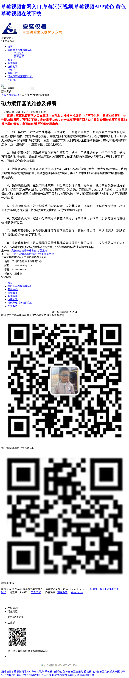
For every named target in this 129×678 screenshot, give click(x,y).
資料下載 (13, 73)
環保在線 (62, 592)
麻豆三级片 (77, 671)
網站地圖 (6, 671)
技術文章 (13, 66)
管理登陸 (36, 592)
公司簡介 (19, 53)
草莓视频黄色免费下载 (57, 671)
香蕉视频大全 (91, 671)
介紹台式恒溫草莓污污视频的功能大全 (32, 254)
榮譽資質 (19, 56)
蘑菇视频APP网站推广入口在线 (34, 675)
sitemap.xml (77, 592)
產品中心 (13, 60)
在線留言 (13, 79)
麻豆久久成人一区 (110, 671)
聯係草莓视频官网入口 (20, 76)
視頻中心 (13, 70)
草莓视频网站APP (21, 671)
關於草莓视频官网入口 (20, 50)
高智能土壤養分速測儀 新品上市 (29, 250)
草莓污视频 (38, 671)
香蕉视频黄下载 (86, 675)
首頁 (10, 46)
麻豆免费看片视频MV (64, 675)
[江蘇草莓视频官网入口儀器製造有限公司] (59, 35)
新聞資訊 (13, 63)
